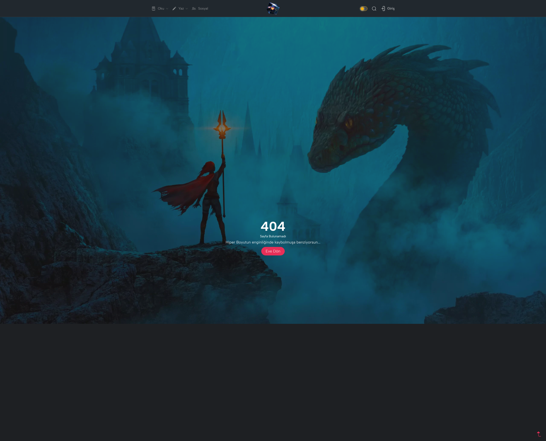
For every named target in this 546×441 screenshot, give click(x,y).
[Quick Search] (374, 8)
